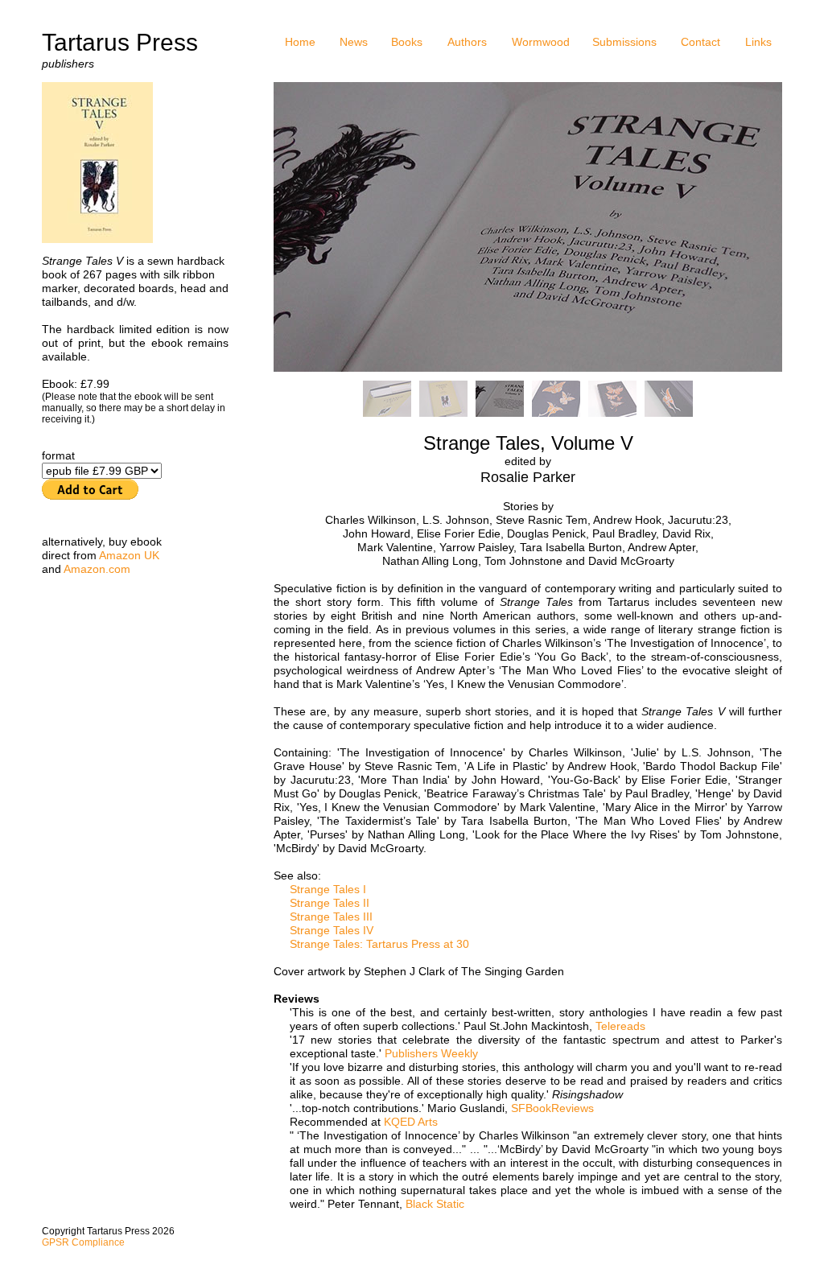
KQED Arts (411, 1121)
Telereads (620, 1026)
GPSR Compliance (83, 1242)
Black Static (435, 1203)
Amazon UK (129, 555)
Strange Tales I (328, 889)
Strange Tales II (329, 902)
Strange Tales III (331, 916)
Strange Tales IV (331, 930)
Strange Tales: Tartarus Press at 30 (379, 943)
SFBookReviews (552, 1108)
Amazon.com (97, 568)
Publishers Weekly (431, 1053)
